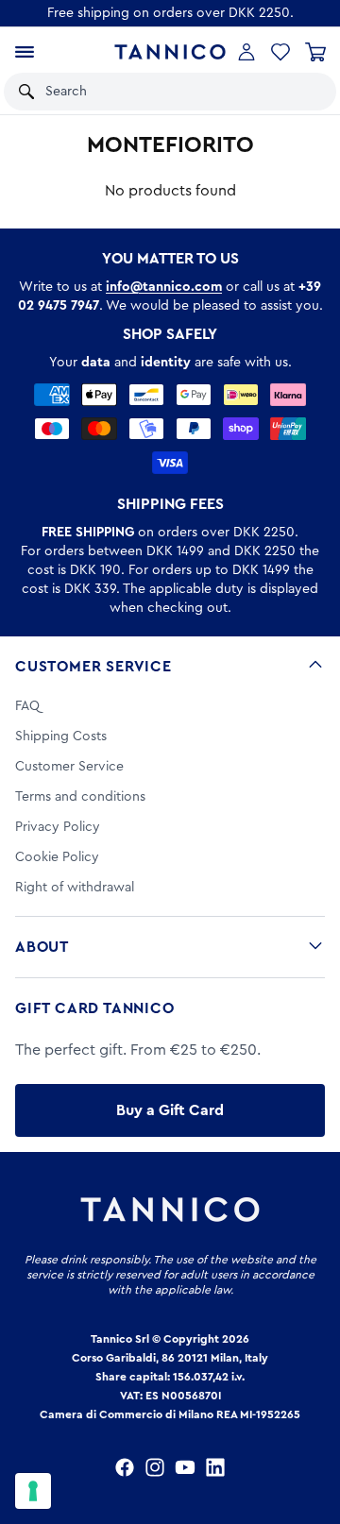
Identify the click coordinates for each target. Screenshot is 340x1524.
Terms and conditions (80, 797)
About (42, 947)
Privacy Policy (57, 827)
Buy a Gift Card (170, 1110)
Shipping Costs (61, 736)
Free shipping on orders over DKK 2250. (170, 13)
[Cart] (315, 52)
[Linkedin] (215, 1467)
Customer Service (93, 666)
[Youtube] (185, 1467)
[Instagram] (155, 1467)
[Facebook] (124, 1467)
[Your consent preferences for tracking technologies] (33, 1491)
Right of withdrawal (74, 887)
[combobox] (149, 91)
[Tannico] (169, 51)
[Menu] (24, 52)
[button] (297, 91)
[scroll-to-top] (315, 1431)
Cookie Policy (57, 857)
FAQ (27, 706)
